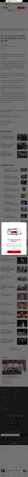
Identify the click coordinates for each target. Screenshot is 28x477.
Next (14, 251)
